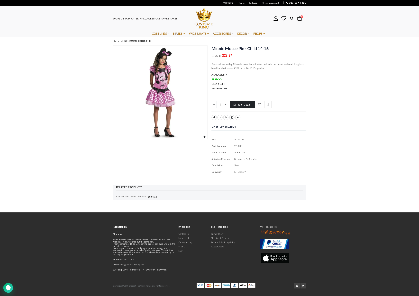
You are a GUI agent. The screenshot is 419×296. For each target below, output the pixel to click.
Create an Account (270, 3)
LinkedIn (225, 117)
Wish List (182, 246)
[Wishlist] (283, 18)
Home (115, 41)
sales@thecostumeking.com (132, 264)
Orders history (185, 242)
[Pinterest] (297, 285)
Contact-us (183, 234)
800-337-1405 (297, 2)
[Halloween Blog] (275, 232)
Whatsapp (232, 117)
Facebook (214, 117)
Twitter (220, 117)
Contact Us (253, 3)
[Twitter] (303, 285)
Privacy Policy (217, 234)
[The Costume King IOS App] (274, 257)
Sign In (242, 3)
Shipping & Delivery (220, 238)
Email (237, 117)
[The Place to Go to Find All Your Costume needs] (209, 18)
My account (183, 238)
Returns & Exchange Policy (223, 242)
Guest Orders (217, 246)
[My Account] (276, 18)
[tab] (226, 127)
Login (180, 251)
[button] (204, 137)
